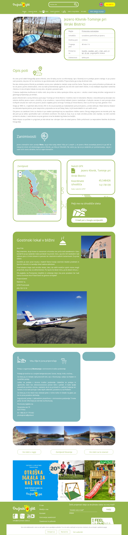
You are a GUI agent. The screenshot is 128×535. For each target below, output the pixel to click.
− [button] (20, 175)
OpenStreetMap (46, 214)
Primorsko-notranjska (90, 31)
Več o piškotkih (78, 532)
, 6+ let (86, 53)
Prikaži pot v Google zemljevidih (89, 220)
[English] (101, 4)
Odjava (71, 513)
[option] (25, 435)
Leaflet (38, 214)
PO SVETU (109, 4)
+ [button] (20, 172)
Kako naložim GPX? (78, 189)
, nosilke (91, 51)
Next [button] (111, 435)
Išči (76, 4)
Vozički (84, 51)
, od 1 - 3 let (98, 51)
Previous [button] (16, 435)
